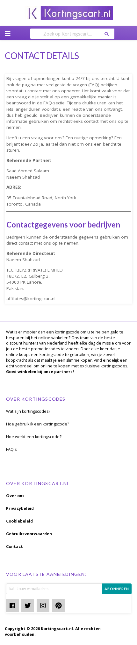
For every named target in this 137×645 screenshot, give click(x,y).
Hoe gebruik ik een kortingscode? (37, 424)
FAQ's (11, 449)
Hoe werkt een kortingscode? (33, 436)
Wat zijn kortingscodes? (28, 411)
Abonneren (117, 589)
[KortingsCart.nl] (69, 13)
